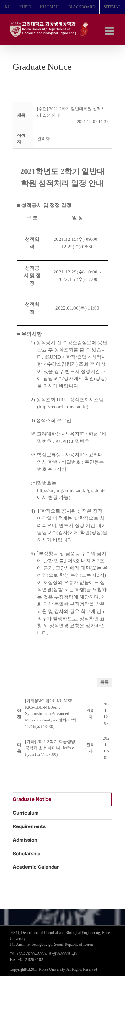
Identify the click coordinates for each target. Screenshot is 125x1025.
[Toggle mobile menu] (110, 31)
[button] (43, 138)
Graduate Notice (32, 799)
